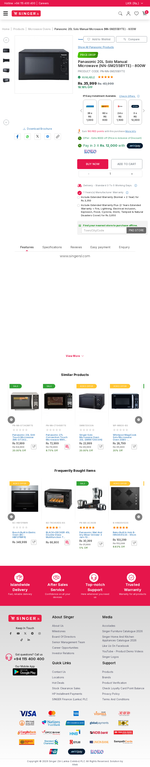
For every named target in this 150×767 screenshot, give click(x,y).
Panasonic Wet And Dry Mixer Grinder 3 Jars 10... (90, 535)
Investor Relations (63, 653)
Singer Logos (110, 656)
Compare (134, 39)
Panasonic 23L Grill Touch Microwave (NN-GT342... (23, 437)
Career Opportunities (65, 647)
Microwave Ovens (39, 29)
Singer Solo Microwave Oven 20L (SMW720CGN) (90, 437)
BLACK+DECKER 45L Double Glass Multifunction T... (58, 535)
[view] (36, 397)
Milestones (58, 631)
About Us (57, 625)
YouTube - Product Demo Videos (122, 651)
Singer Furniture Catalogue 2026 (122, 631)
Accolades (108, 625)
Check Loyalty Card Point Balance (123, 688)
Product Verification (114, 682)
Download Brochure (39, 128)
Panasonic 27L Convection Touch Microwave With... (57, 437)
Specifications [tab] (52, 247)
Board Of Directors (64, 636)
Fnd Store (136, 230)
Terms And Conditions (116, 699)
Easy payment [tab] (100, 247)
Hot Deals (58, 682)
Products (19, 29)
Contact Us (59, 671)
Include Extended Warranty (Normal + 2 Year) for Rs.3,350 (110, 199)
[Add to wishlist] (36, 387)
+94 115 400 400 (24, 3)
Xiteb (75, 764)
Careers (44, 3)
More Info (130, 131)
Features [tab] (27, 247)
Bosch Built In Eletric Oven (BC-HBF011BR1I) (24, 535)
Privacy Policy (111, 693)
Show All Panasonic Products (96, 47)
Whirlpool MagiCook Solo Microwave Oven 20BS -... (124, 437)
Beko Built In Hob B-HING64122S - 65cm (124, 533)
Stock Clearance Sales (66, 688)
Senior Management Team (68, 642)
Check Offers (127, 96)
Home (6, 29)
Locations (58, 677)
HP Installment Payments (67, 693)
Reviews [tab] (76, 247)
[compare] (36, 392)
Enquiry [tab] (124, 247)
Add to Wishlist (100, 39)
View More (73, 355)
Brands (106, 677)
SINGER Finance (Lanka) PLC (70, 699)
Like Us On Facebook (115, 645)
